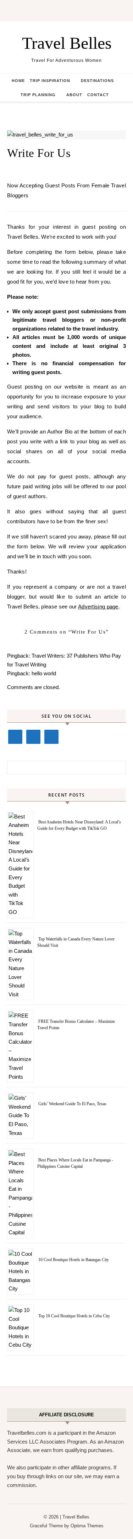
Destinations (97, 80)
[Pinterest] (51, 737)
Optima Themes (87, 1525)
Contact (98, 95)
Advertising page (98, 607)
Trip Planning (38, 95)
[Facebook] (15, 737)
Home (18, 80)
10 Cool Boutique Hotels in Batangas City (73, 1259)
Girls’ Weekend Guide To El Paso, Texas (72, 1103)
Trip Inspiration (50, 80)
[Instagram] (33, 737)
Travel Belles (67, 43)
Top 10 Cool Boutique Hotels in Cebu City (74, 1315)
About (74, 95)
